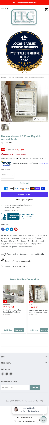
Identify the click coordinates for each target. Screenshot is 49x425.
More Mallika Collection (24, 279)
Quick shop (8, 330)
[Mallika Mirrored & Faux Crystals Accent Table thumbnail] (5, 127)
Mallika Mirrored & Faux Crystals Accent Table (38, 311)
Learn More (43, 163)
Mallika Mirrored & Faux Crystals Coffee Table (12, 311)
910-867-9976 (21, 266)
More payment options (24, 200)
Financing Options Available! (14, 154)
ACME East (7, 143)
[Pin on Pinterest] (16, 229)
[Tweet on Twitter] (7, 229)
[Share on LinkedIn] (11, 229)
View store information (11, 210)
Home (3, 78)
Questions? (19, 261)
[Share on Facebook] (3, 229)
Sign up (35, 387)
